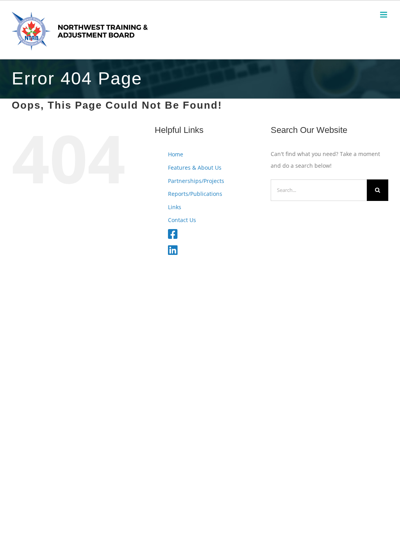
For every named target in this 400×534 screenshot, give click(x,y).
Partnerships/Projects (196, 181)
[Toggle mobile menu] (384, 15)
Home (175, 154)
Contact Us (182, 220)
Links (174, 207)
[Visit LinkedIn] (173, 252)
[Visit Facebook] (173, 236)
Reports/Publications (195, 193)
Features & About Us (194, 167)
